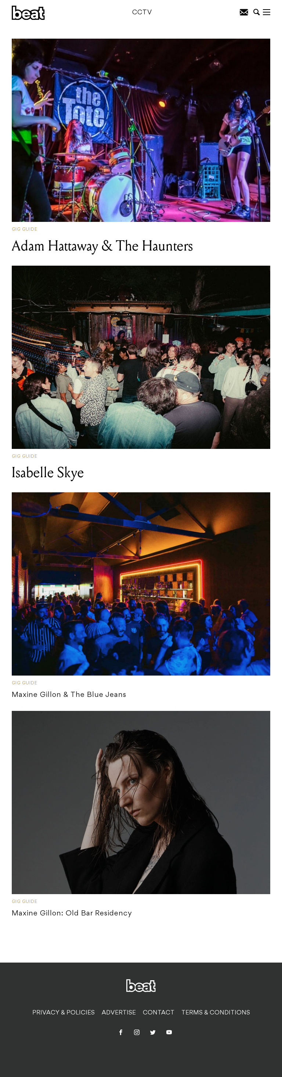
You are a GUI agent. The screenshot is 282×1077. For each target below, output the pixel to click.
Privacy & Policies (63, 1013)
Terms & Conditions (215, 1013)
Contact (158, 1013)
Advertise (119, 1013)
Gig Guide (24, 229)
